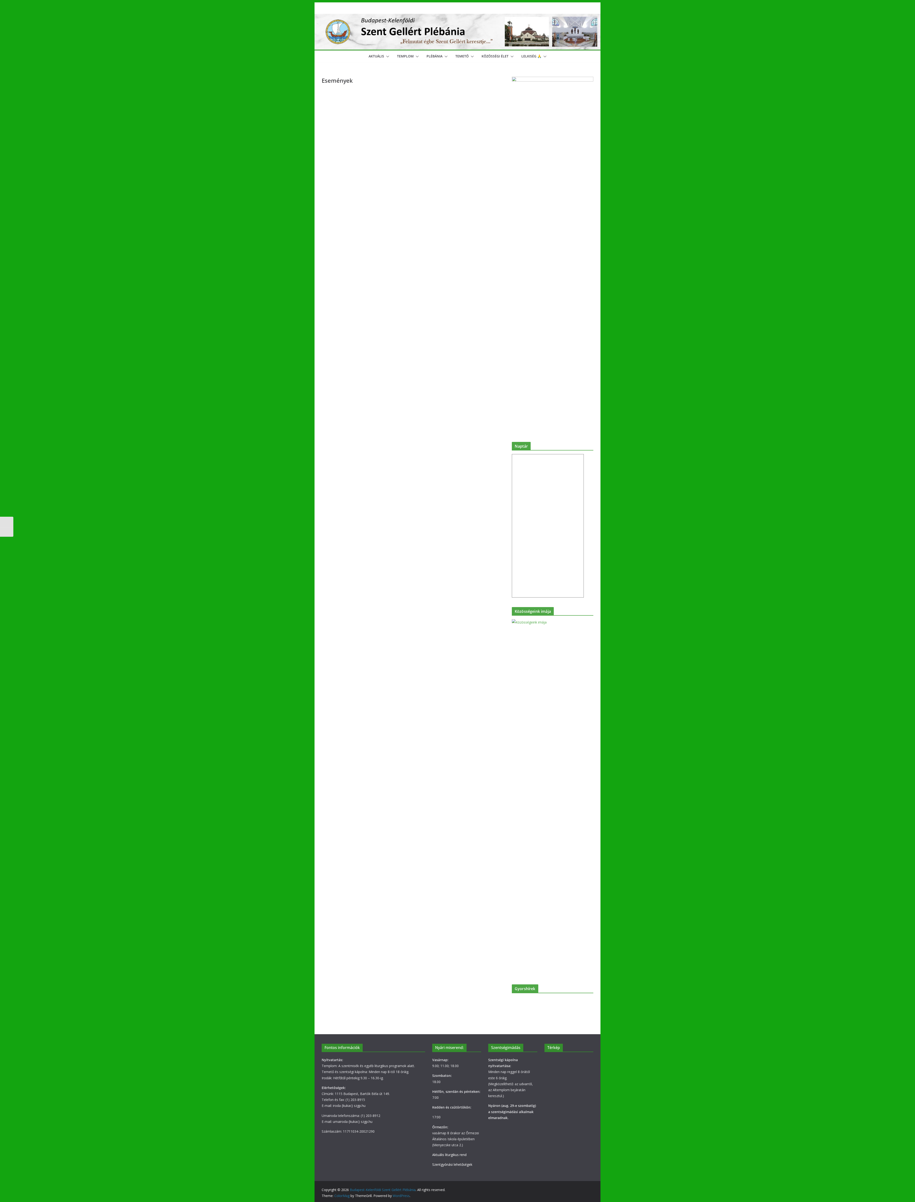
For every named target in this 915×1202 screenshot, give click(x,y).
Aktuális (376, 56)
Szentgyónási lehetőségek (452, 1164)
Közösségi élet (495, 56)
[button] (386, 56)
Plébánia (434, 56)
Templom (405, 56)
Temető (462, 56)
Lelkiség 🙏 (531, 56)
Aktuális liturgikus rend (449, 1154)
